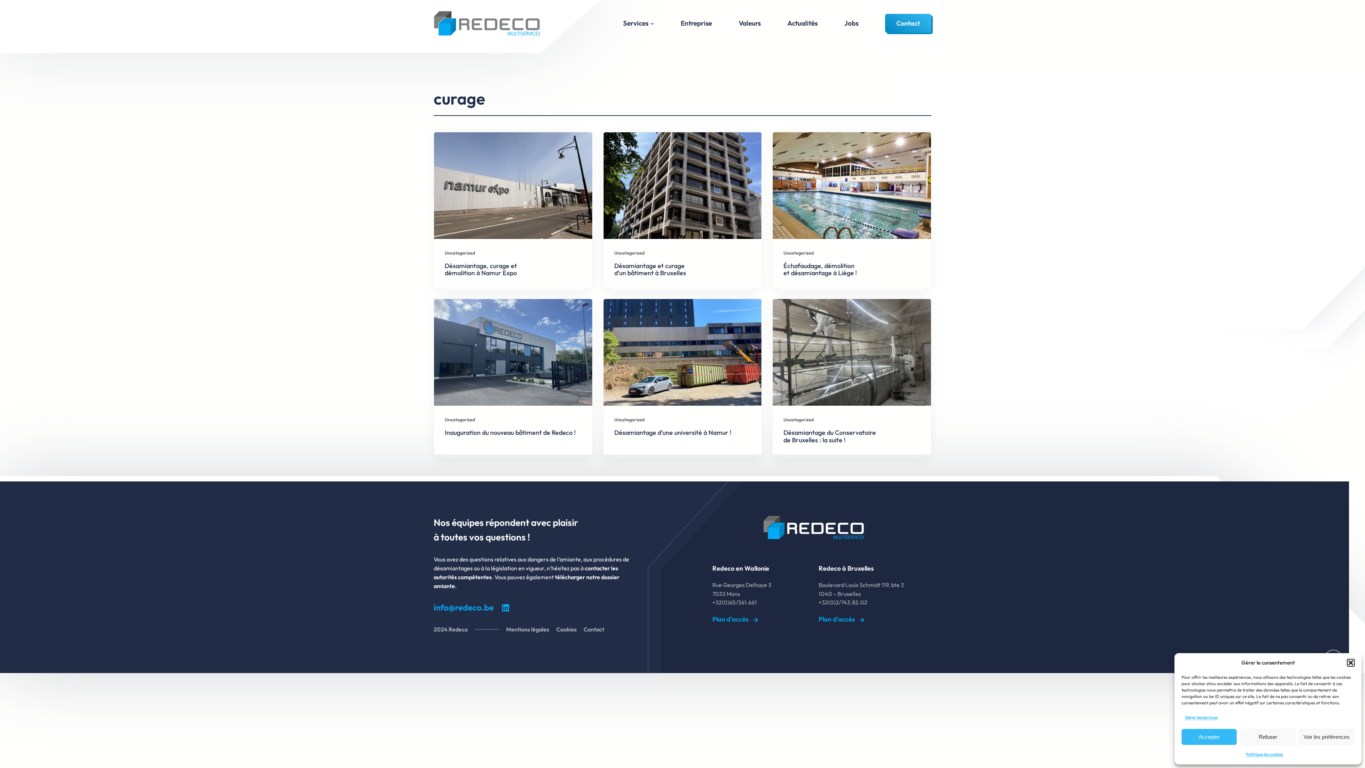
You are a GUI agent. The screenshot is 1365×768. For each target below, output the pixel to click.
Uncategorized (460, 253)
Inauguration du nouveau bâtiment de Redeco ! (510, 433)
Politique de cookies (1264, 754)
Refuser (1268, 737)
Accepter (1209, 737)
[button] (1350, 662)
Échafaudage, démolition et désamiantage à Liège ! (820, 269)
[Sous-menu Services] (652, 23)
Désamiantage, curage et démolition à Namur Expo (481, 269)
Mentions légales (527, 629)
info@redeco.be (464, 607)
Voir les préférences (1327, 737)
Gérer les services (1201, 717)
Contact (908, 23)
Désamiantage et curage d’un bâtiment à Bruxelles (650, 269)
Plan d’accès (730, 619)
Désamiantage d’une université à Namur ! (673, 433)
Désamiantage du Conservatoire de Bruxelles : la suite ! (829, 436)
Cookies (566, 629)
